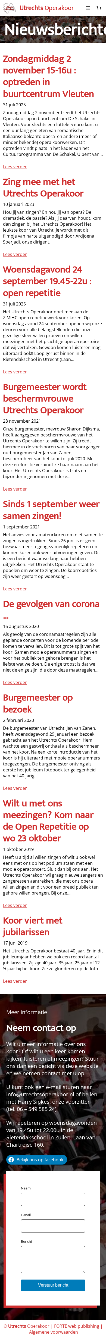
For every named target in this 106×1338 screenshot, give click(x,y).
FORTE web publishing (76, 1326)
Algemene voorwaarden (53, 1332)
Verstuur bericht (53, 1285)
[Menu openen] (88, 8)
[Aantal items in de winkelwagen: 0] (98, 8)
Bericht (26, 1241)
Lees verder (15, 167)
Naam (26, 1188)
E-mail (26, 1214)
